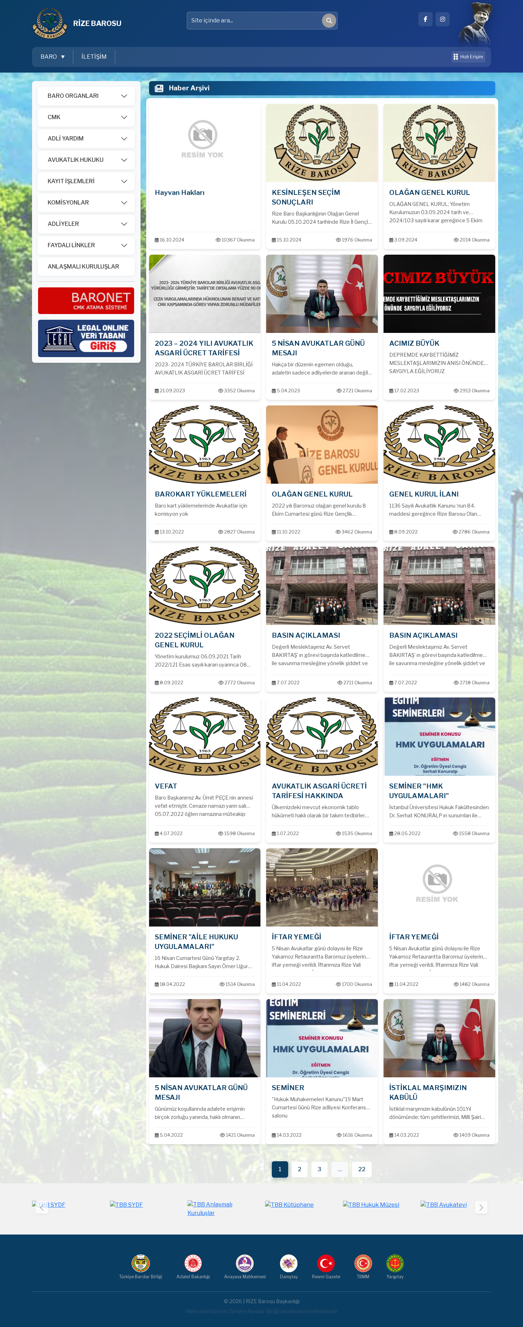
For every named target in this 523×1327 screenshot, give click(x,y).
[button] (481, 1207)
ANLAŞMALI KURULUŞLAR (83, 266)
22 (361, 1169)
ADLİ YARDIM (66, 138)
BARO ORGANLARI (73, 95)
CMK (54, 117)
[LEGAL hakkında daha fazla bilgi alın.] (86, 338)
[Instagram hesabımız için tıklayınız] (442, 19)
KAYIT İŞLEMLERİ (71, 181)
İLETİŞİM (94, 56)
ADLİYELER (63, 224)
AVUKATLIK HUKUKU (76, 159)
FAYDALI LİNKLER (71, 245)
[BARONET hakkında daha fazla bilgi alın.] (86, 300)
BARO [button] (49, 56)
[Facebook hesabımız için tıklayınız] (425, 19)
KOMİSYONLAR (68, 202)
